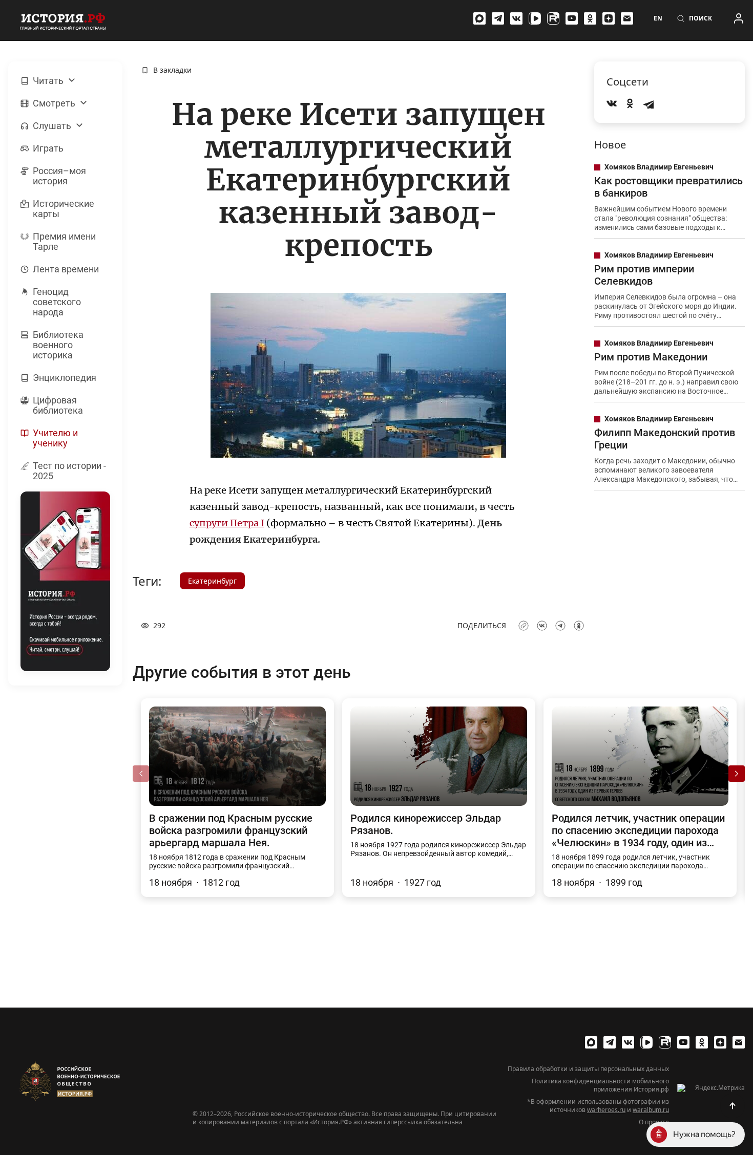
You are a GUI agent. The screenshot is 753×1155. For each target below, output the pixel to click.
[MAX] (479, 18)
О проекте (654, 1122)
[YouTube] (572, 18)
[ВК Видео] (535, 18)
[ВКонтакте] (516, 18)
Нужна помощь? (704, 1134)
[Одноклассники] (590, 18)
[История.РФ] (63, 20)
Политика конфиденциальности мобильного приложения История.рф (600, 1085)
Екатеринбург (212, 581)
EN (658, 18)
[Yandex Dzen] (608, 18)
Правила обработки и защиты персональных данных (588, 1069)
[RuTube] (553, 18)
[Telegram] (498, 18)
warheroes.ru (606, 1109)
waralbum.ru (651, 1109)
